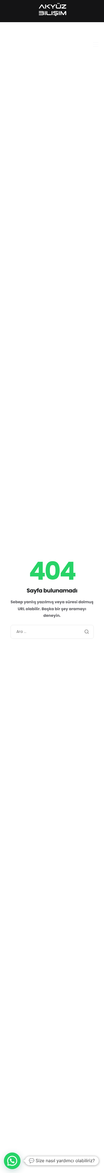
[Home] (52, 9)
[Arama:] (52, 631)
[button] (12, 1160)
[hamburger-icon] (95, 44)
